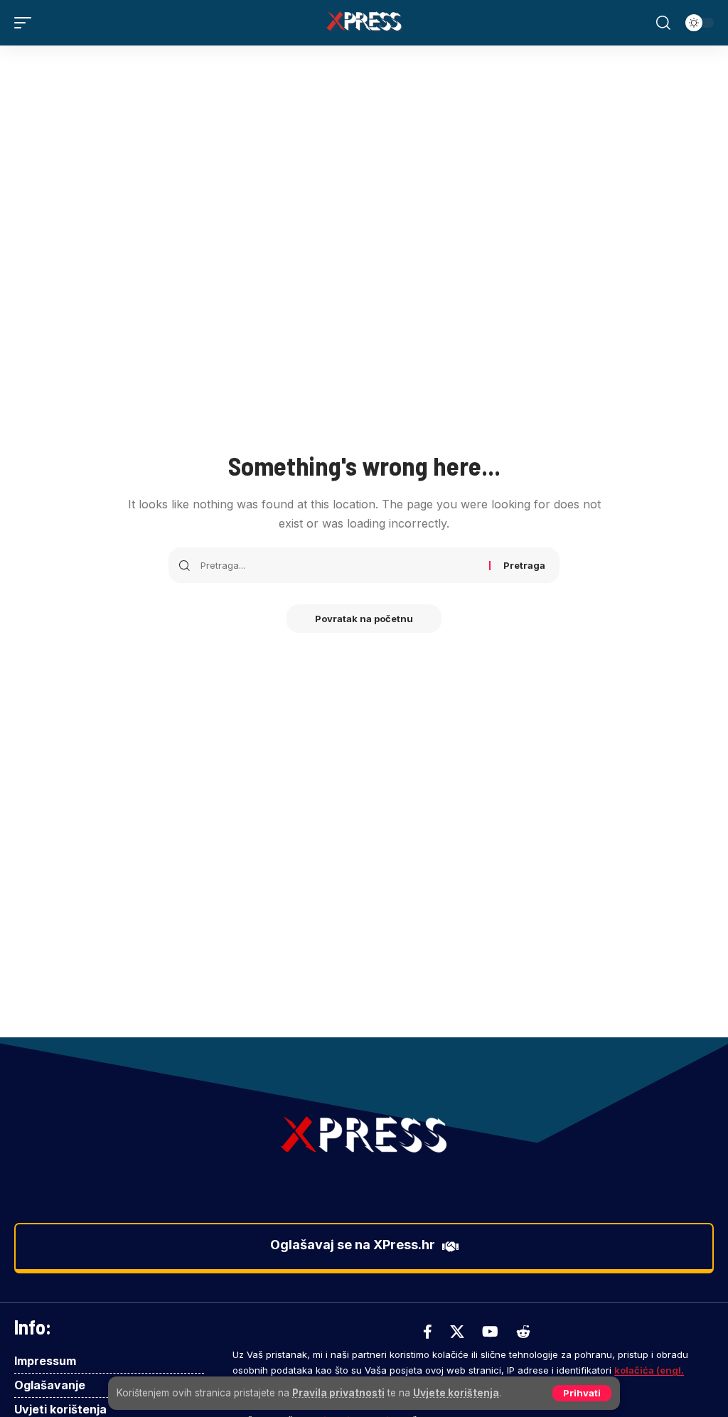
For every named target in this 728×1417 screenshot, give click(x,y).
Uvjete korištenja (456, 1393)
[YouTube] (490, 1332)
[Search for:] (339, 565)
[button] (581, 1393)
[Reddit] (523, 1332)
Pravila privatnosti (338, 1393)
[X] (457, 1332)
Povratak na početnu (364, 618)
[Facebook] (427, 1332)
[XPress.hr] (364, 23)
